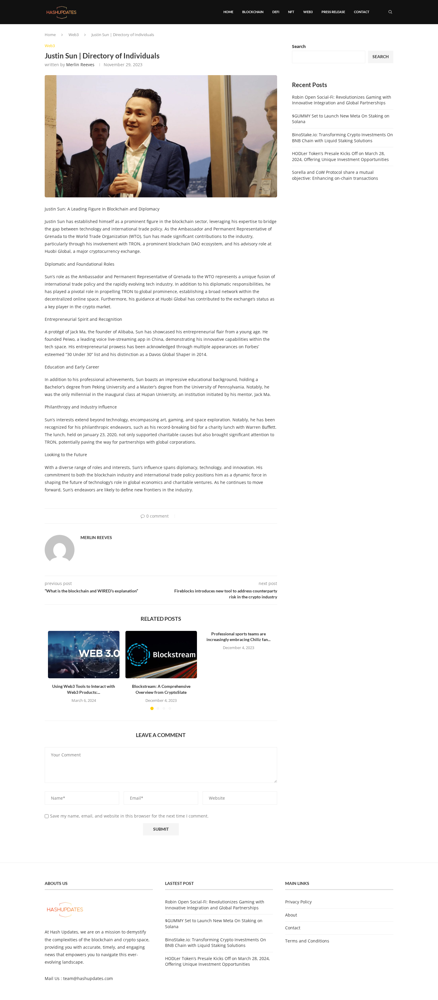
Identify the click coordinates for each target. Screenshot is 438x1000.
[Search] (390, 12)
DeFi (275, 12)
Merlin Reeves (80, 64)
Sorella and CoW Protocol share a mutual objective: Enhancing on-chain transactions (335, 175)
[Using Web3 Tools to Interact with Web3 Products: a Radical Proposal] (83, 655)
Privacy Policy (298, 902)
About (291, 915)
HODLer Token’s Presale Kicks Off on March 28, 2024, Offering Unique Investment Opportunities (340, 156)
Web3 (308, 12)
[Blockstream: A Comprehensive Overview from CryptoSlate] (161, 655)
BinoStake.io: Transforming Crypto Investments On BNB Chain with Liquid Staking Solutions (342, 137)
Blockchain (252, 12)
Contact (361, 12)
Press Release (333, 12)
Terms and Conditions (307, 941)
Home (228, 12)
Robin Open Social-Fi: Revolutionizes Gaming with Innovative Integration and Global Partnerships (341, 100)
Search (299, 46)
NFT (291, 12)
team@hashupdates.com (88, 978)
